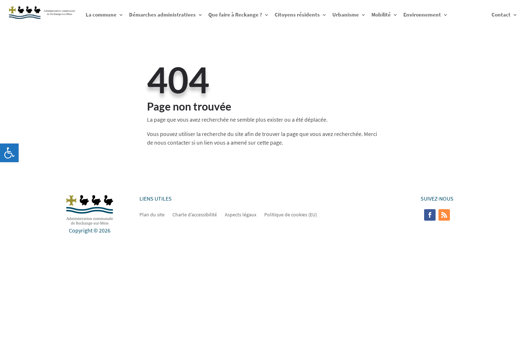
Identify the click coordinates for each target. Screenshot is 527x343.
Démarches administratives (162, 14)
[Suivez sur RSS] (444, 215)
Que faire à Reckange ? (235, 14)
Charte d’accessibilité (194, 214)
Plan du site (152, 214)
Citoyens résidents (297, 14)
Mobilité (381, 14)
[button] (9, 153)
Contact (501, 14)
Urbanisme (345, 14)
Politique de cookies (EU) (290, 214)
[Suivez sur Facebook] (430, 215)
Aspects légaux (240, 214)
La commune (101, 14)
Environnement (422, 14)
